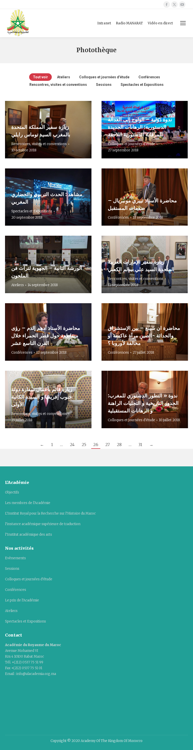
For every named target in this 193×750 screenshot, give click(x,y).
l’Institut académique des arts (28, 534)
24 (72, 444)
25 (84, 444)
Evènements (15, 558)
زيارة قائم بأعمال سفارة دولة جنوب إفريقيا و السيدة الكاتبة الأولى (41, 396)
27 (107, 444)
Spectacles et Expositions (142, 85)
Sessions (104, 85)
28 (119, 444)
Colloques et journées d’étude (28, 579)
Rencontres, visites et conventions (58, 85)
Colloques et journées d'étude (104, 77)
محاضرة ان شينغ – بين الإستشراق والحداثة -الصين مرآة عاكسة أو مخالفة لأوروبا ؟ (144, 335)
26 (95, 444)
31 (140, 444)
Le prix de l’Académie (22, 600)
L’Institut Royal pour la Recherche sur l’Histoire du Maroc (50, 513)
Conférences (149, 77)
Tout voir (40, 77)
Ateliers (63, 77)
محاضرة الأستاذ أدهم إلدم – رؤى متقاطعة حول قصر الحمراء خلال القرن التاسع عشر (45, 335)
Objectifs (12, 492)
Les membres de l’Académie (27, 503)
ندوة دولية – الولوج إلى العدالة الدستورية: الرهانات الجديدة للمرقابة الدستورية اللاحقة (140, 127)
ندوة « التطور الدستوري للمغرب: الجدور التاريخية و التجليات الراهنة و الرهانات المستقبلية (143, 403)
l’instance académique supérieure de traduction (42, 524)
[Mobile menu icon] (183, 23)
